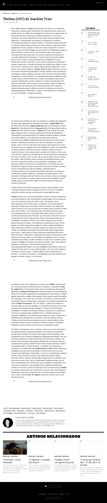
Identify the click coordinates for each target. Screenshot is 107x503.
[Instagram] (93, 6)
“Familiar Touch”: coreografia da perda (92, 69)
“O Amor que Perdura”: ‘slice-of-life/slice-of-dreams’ (94, 78)
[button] (103, 6)
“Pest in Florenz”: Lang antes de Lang (93, 86)
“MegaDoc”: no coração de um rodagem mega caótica (92, 147)
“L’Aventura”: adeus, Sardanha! (12, 461)
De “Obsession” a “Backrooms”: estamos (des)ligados (94, 130)
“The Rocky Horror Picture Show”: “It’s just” (93, 112)
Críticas (6, 13)
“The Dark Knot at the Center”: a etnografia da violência (93, 121)
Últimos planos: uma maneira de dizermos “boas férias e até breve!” (94, 35)
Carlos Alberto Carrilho (11, 22)
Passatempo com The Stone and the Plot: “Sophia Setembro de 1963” (93, 104)
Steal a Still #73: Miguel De (92, 95)
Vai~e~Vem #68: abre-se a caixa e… (93, 43)
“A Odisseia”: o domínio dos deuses (93, 60)
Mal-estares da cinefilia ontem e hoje (92, 138)
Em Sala (14, 13)
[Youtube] (99, 6)
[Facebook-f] (88, 6)
